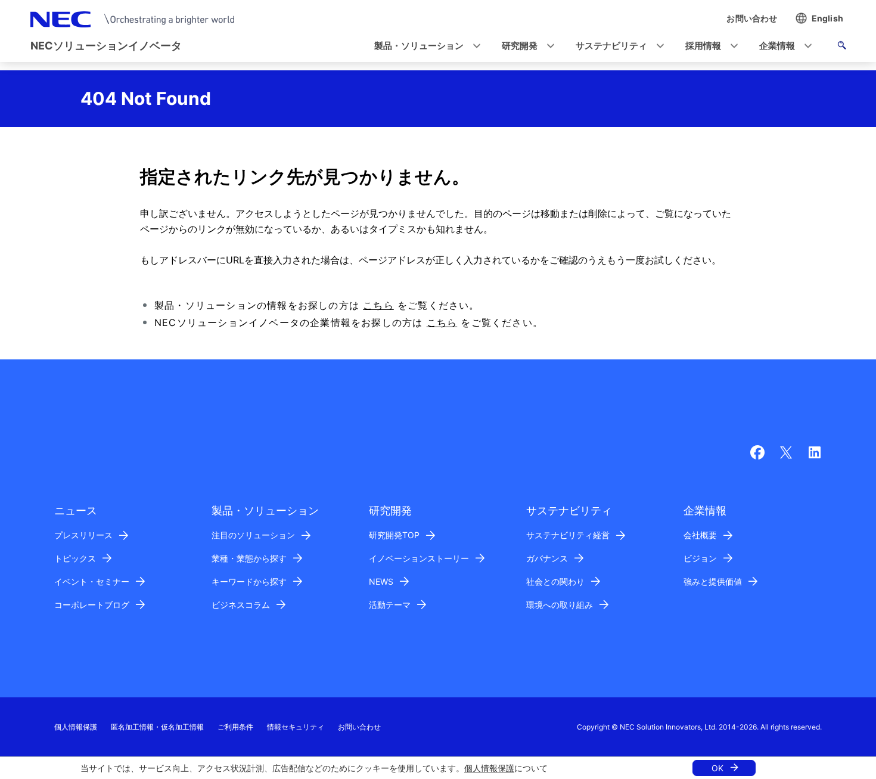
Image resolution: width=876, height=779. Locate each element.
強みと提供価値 (713, 581)
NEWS (381, 581)
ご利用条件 (235, 726)
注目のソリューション (253, 535)
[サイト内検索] (841, 47)
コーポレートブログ (91, 605)
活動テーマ (390, 605)
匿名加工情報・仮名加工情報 (157, 726)
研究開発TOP (394, 535)
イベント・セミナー (91, 581)
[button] (423, 46)
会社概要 (700, 535)
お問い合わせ (359, 726)
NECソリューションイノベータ (106, 45)
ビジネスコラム (241, 605)
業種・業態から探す (249, 558)
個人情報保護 (489, 768)
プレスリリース (83, 535)
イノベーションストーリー (419, 558)
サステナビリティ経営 (568, 535)
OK (717, 768)
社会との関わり (555, 581)
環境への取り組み (559, 605)
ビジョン (700, 558)
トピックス (75, 558)
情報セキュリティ (295, 726)
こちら (378, 305)
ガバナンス (547, 558)
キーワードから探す (249, 581)
